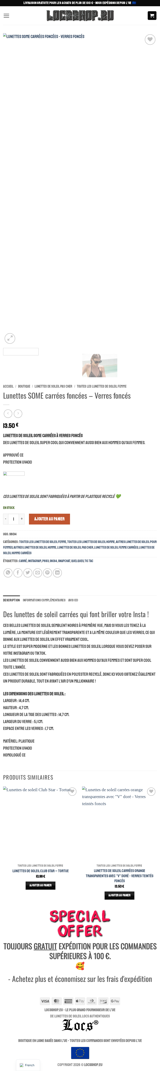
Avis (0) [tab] (73, 600)
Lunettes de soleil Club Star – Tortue (40, 870)
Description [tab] (11, 600)
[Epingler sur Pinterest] (47, 572)
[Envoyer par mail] (37, 572)
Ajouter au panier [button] (41, 885)
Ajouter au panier (49, 519)
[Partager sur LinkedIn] (57, 572)
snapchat (64, 561)
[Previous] (11, 189)
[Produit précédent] (18, 413)
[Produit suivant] (8, 413)
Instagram (34, 561)
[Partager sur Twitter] (27, 572)
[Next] (148, 189)
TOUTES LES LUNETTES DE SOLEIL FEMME (101, 386)
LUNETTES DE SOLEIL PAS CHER (53, 386)
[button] (6, 16)
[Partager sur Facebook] (17, 572)
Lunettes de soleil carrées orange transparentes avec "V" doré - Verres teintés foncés (119, 875)
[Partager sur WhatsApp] (8, 572)
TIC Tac (89, 561)
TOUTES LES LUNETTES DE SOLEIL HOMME (91, 542)
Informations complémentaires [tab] (44, 600)
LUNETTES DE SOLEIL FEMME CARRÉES (116, 547)
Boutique (24, 386)
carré (23, 561)
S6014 (53, 561)
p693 (45, 561)
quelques (77, 561)
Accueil (8, 386)
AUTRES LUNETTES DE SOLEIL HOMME (35, 547)
